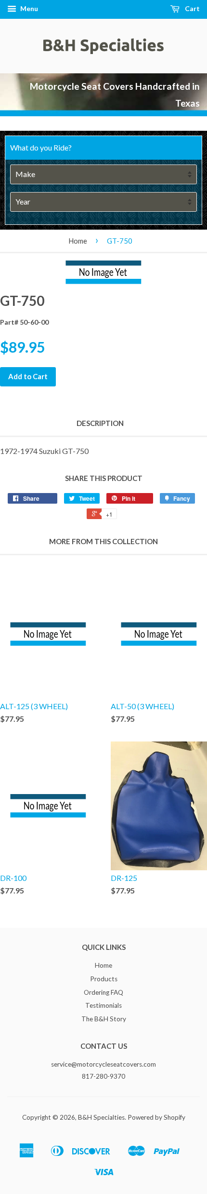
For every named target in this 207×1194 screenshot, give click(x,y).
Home (77, 240)
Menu (28, 8)
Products (103, 979)
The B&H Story (103, 1019)
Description (100, 423)
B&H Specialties (101, 1117)
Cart (191, 8)
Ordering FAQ (103, 992)
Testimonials (103, 1005)
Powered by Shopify (156, 1117)
